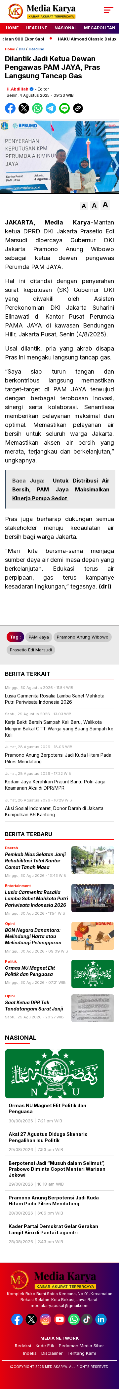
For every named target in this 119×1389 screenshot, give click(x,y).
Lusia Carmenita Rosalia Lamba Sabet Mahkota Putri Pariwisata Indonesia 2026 (36, 899)
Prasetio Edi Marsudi (31, 649)
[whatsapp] (74, 1323)
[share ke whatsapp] (39, 112)
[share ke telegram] (52, 112)
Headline (36, 27)
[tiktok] (87, 1323)
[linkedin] (101, 1323)
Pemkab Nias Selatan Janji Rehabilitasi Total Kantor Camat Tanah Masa (35, 861)
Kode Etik (45, 1345)
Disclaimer (52, 1353)
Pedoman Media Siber (81, 1345)
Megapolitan (99, 27)
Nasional (66, 27)
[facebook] (17, 1323)
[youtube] (60, 1323)
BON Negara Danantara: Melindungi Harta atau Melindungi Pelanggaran (33, 937)
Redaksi (23, 1345)
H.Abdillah (17, 89)
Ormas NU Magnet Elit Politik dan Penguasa (47, 1108)
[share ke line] (66, 112)
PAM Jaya (39, 637)
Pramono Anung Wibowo (82, 637)
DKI (22, 49)
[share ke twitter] (25, 112)
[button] (84, 206)
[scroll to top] (109, 1351)
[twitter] (31, 1323)
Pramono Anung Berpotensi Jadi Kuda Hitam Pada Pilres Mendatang (54, 1200)
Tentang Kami (81, 1353)
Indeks (30, 1353)
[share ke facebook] (12, 112)
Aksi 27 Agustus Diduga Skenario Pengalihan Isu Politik (48, 1137)
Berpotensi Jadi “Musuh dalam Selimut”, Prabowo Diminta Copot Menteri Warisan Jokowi (57, 1169)
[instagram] (46, 1323)
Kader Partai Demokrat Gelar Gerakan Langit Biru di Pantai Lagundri (53, 1229)
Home (12, 27)
